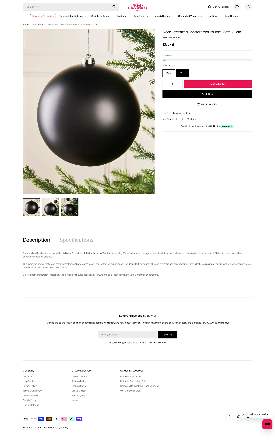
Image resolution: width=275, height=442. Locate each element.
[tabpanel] (137, 264)
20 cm (183, 73)
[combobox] (71, 7)
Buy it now (207, 94)
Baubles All (38, 24)
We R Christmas (39, 427)
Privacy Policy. (159, 342)
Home (26, 24)
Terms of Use (144, 342)
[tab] (36, 240)
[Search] (114, 7)
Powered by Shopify (58, 427)
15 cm (169, 73)
